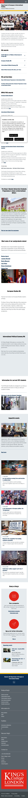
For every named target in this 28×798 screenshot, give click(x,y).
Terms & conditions (5, 793)
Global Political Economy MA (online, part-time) (11, 69)
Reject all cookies (9, 139)
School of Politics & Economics (7, 8)
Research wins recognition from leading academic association (12, 539)
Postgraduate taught (5, 696)
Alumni (2, 716)
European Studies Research (7, 95)
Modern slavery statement (6, 795)
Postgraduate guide (14, 613)
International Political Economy (7, 112)
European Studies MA (6, 61)
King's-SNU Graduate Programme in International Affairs (13, 80)
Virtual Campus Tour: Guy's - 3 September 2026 (18, 659)
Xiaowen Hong (4, 268)
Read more (3, 452)
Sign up (14, 639)
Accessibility (17, 795)
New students (4, 712)
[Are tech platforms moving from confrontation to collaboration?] (14, 467)
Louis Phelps (4, 263)
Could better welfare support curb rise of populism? (12, 569)
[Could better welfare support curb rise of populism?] (14, 558)
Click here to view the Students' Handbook (11, 395)
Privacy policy (14, 793)
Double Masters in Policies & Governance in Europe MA (11, 55)
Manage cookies (13, 135)
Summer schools (4, 702)
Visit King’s (3, 743)
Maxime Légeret (5, 256)
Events (2, 739)
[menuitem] (14, 695)
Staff (2, 714)
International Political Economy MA (9, 65)
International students (6, 700)
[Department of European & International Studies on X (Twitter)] (14, 682)
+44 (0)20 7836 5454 (5, 753)
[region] (14, 129)
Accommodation (4, 727)
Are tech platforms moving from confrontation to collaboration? (14, 479)
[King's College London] (14, 778)
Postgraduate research (6, 698)
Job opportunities (5, 745)
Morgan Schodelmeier (6, 266)
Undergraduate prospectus (14, 611)
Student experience (5, 703)
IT (1, 728)
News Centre (4, 737)
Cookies (23, 795)
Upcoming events (7, 645)
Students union (4, 741)
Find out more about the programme (10, 230)
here (10, 108)
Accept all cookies (19, 139)
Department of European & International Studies (12, 6)
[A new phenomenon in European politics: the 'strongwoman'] (14, 497)
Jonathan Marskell (5, 259)
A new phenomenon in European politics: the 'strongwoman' (13, 509)
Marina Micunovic (5, 261)
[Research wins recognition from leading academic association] (14, 528)
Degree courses (4, 694)
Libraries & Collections (6, 725)
